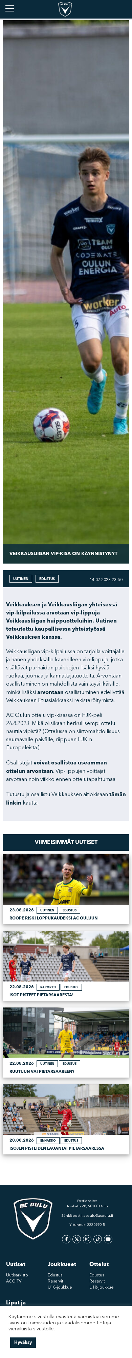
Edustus (55, 1275)
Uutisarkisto (17, 1275)
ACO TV (13, 1281)
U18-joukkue (60, 1288)
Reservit (55, 1281)
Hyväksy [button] (23, 1342)
